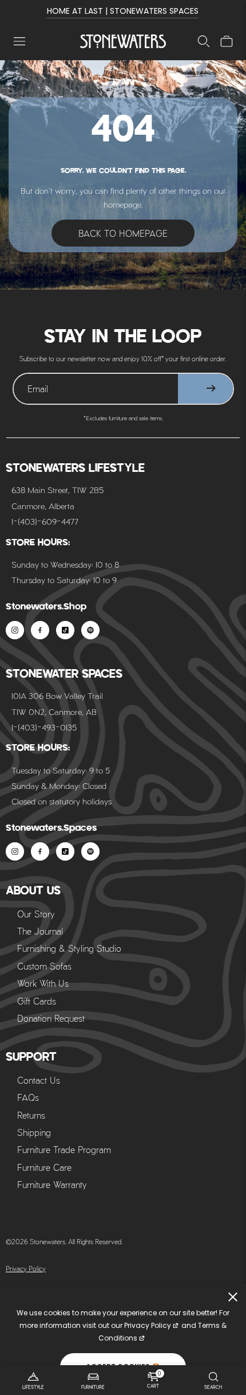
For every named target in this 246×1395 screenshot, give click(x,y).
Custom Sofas (44, 965)
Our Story (36, 913)
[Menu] (19, 41)
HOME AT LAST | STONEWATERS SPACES (123, 11)
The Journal (40, 930)
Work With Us (43, 983)
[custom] (15, 630)
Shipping (34, 1132)
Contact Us (38, 1079)
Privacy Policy (26, 1268)
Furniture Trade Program (64, 1149)
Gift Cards (36, 1000)
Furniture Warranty (52, 1184)
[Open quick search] (204, 41)
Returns (31, 1114)
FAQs (28, 1097)
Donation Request (51, 1018)
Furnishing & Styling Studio (69, 948)
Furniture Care (44, 1167)
